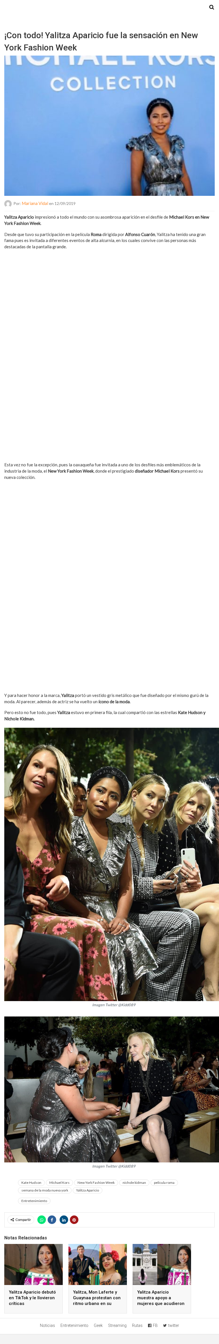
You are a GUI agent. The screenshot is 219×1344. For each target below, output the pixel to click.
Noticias (47, 1325)
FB (155, 1325)
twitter (173, 1325)
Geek (98, 1325)
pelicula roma (164, 1182)
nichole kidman (134, 1182)
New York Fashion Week (96, 1182)
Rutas (137, 1325)
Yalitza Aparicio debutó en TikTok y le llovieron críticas (32, 1298)
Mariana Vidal (35, 203)
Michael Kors (59, 1182)
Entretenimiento (34, 1201)
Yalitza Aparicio (87, 1190)
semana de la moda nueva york (44, 1190)
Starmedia (109, 7)
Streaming (117, 1325)
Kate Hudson (31, 1182)
